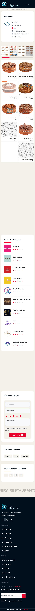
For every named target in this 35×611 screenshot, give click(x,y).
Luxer (15, 321)
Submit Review (16, 435)
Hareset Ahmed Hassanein (22, 299)
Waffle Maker (17, 278)
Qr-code (7, 573)
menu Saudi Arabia (10, 546)
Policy (6, 551)
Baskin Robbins (18, 289)
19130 (15, 22)
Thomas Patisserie (19, 267)
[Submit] (24, 596)
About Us (7, 529)
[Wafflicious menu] (5, 51)
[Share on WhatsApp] (21, 475)
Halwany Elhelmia (19, 310)
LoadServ (25, 609)
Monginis (16, 246)
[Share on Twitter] (11, 475)
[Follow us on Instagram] (7, 519)
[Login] (28, 4)
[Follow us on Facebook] (3, 519)
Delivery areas (18, 37)
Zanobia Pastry (18, 331)
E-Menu (6, 568)
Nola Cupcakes (18, 257)
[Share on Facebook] (6, 475)
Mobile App (8, 538)
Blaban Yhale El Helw (20, 342)
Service (3, 556)
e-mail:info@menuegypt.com (10, 589)
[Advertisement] (17, 218)
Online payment (9, 577)
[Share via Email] (16, 475)
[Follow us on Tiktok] (11, 519)
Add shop (7, 564)
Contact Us (8, 542)
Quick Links (4, 525)
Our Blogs (7, 534)
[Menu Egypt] (10, 4)
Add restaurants (9, 560)
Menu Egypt (18, 601)
